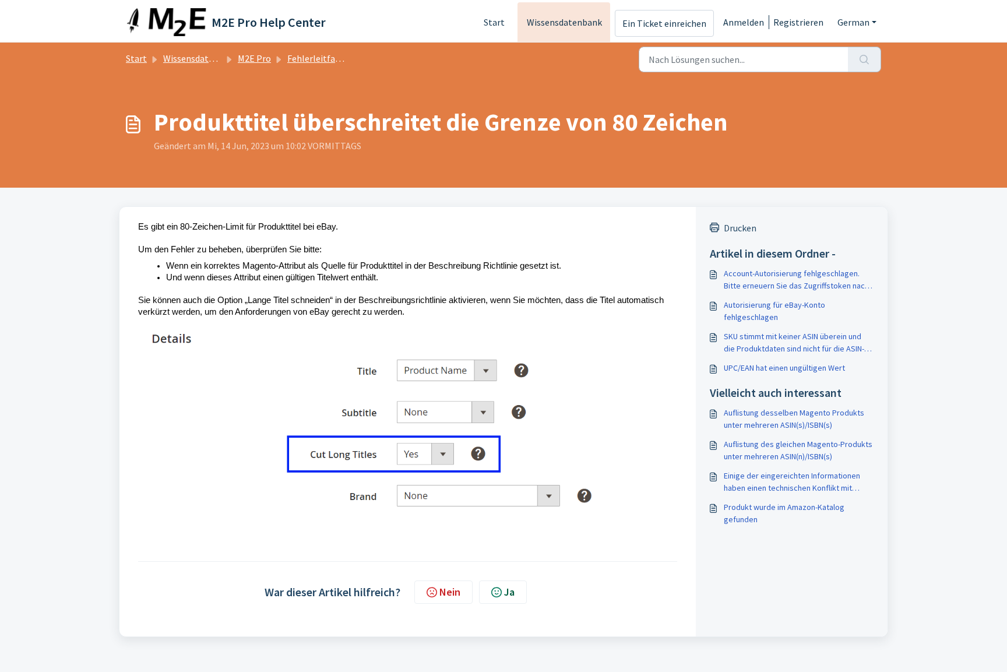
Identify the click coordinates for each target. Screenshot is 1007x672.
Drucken (740, 228)
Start (494, 22)
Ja (509, 592)
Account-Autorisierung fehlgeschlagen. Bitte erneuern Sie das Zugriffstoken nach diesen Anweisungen (796, 280)
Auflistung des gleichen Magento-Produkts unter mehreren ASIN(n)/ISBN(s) (798, 450)
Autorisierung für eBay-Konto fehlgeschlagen (774, 311)
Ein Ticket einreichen (664, 23)
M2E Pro (254, 58)
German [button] (853, 22)
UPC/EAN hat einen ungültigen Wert (784, 368)
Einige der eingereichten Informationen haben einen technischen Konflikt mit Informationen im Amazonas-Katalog (792, 482)
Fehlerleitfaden (318, 58)
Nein (449, 592)
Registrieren (798, 22)
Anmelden (743, 22)
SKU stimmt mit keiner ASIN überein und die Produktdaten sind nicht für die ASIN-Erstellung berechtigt (794, 343)
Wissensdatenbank (564, 22)
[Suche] (864, 59)
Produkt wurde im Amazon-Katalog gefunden (784, 513)
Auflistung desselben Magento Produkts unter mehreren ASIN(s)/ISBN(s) (794, 418)
